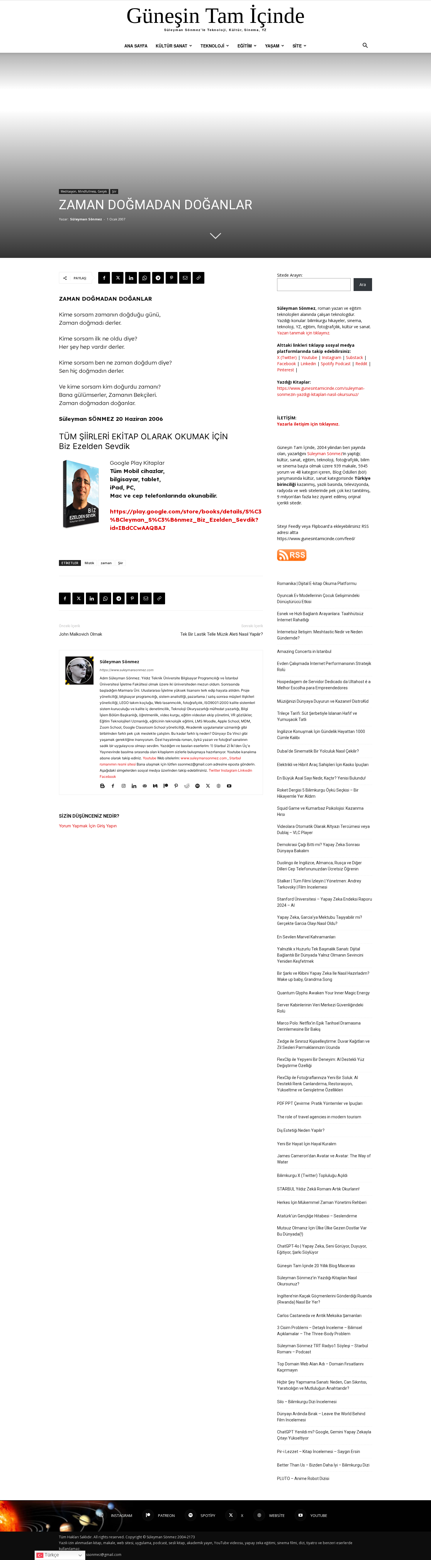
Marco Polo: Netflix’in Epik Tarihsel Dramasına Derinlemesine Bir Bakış (319, 1026)
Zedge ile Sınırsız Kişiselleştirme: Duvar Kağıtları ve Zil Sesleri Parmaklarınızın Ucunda (323, 1044)
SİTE (297, 46)
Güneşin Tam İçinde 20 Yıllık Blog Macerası (316, 1265)
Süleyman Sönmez (86, 219)
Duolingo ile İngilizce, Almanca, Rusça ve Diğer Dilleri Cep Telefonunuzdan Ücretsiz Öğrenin (319, 865)
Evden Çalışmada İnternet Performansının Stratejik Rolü (324, 666)
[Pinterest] (171, 278)
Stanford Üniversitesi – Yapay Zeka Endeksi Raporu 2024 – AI (324, 902)
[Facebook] (104, 278)
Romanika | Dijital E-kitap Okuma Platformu (317, 583)
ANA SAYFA (135, 46)
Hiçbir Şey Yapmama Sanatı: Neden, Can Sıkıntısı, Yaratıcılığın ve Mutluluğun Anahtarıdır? (322, 1385)
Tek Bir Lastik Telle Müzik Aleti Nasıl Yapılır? (221, 634)
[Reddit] (189, 786)
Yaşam (272, 46)
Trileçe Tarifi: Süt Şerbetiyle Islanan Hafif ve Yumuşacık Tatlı (317, 716)
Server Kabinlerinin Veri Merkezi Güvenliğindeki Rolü (320, 1008)
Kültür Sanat (171, 46)
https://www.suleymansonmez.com (127, 670)
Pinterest (286, 369)
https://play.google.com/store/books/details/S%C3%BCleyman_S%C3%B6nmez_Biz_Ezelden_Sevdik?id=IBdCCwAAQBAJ (186, 519)
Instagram (229, 770)
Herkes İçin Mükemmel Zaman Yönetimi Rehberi (321, 1202)
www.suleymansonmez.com (204, 758)
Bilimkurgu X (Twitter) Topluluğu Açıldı (312, 1175)
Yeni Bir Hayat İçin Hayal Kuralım (306, 1143)
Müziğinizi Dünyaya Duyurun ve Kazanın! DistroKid (323, 701)
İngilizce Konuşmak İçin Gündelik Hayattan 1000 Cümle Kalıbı (321, 734)
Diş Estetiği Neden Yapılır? (301, 1130)
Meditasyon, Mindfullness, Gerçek (84, 191)
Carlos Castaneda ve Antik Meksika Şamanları (319, 1315)
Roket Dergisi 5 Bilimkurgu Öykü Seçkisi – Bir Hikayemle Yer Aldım (318, 793)
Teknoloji (212, 46)
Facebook (108, 776)
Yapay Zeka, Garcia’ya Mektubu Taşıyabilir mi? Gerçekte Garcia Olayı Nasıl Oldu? (319, 920)
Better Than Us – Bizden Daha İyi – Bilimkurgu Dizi (323, 1465)
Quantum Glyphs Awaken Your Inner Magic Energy (323, 993)
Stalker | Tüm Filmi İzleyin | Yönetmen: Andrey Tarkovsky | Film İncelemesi (319, 884)
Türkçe (51, 1554)
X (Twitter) (287, 357)
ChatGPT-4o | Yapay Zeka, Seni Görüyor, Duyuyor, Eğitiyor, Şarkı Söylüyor (322, 1249)
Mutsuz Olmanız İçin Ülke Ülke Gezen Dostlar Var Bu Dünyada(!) (322, 1231)
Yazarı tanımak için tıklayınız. (303, 333)
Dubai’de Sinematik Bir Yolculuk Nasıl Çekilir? (318, 751)
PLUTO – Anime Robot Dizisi (303, 1478)
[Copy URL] (198, 278)
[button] (365, 46)
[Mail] (147, 786)
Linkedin (245, 770)
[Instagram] (125, 786)
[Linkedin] (131, 278)
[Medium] (157, 786)
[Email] (185, 278)
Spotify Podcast (336, 363)
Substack (354, 357)
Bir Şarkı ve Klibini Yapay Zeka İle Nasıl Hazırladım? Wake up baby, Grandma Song (323, 976)
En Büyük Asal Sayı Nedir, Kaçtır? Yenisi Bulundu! (321, 778)
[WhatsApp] (144, 278)
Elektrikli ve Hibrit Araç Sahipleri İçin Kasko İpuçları (323, 764)
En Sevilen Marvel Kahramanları (306, 937)
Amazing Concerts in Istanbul (304, 651)
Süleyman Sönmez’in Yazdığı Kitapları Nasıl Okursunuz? (317, 1280)
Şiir (114, 191)
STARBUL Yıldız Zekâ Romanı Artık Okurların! (318, 1189)
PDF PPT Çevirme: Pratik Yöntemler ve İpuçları (319, 1103)
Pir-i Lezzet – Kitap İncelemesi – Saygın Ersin (318, 1451)
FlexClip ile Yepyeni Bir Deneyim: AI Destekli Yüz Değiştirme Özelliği (320, 1062)
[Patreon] (168, 786)
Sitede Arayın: (290, 275)
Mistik (89, 563)
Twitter (214, 770)
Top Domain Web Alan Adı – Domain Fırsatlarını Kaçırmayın (320, 1367)
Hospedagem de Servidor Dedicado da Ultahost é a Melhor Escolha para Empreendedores (324, 684)
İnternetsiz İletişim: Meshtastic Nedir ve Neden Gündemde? (320, 635)
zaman (106, 563)
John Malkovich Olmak (80, 634)
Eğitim (244, 46)
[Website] (220, 786)
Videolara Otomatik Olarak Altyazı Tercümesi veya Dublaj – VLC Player (323, 829)
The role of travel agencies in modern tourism (319, 1117)
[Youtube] (231, 786)
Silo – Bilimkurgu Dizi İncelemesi (307, 1401)
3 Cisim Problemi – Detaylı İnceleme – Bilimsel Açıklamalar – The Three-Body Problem (319, 1330)
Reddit (361, 363)
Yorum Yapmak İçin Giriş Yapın (88, 825)
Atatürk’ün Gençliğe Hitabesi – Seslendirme (317, 1216)
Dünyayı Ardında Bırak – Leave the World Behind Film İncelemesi (321, 1416)
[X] (117, 278)
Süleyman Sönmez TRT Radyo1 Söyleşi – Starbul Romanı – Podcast (322, 1348)
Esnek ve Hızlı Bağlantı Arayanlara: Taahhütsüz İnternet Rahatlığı (320, 616)
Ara (362, 284)
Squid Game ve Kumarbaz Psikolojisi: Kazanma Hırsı (320, 811)
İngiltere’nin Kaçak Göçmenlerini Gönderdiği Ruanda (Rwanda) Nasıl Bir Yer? (324, 1299)
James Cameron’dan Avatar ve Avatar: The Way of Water (324, 1159)
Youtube (149, 758)
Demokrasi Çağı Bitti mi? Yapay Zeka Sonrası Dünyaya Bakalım (318, 847)
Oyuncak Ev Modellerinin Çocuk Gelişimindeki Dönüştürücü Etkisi (318, 598)
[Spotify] (199, 786)
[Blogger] (104, 786)
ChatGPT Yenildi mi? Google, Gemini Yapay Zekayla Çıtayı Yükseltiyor (324, 1435)
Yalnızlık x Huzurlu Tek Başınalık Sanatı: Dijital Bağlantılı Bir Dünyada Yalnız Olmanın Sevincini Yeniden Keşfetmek (320, 955)
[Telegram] (158, 278)
